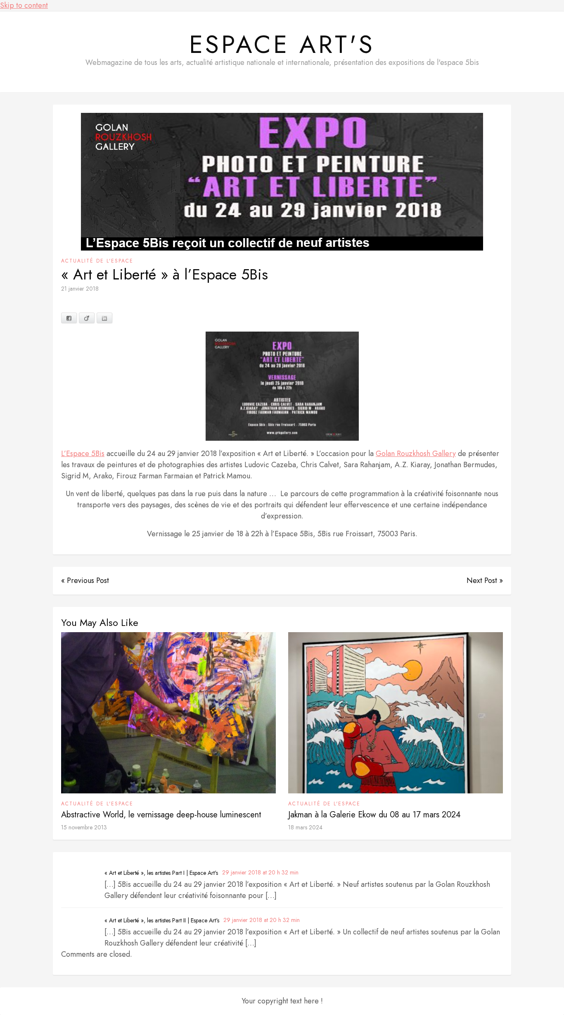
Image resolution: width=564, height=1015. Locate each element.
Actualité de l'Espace (97, 261)
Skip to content (24, 5)
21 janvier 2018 (80, 288)
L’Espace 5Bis (82, 453)
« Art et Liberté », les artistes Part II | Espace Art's (161, 920)
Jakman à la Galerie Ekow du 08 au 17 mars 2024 (374, 815)
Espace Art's (282, 44)
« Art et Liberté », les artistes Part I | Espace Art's (161, 873)
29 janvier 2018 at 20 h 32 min (260, 872)
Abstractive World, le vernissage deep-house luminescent (161, 815)
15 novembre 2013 (84, 827)
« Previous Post (85, 580)
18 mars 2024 (305, 827)
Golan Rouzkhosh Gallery (416, 453)
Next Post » (485, 580)
